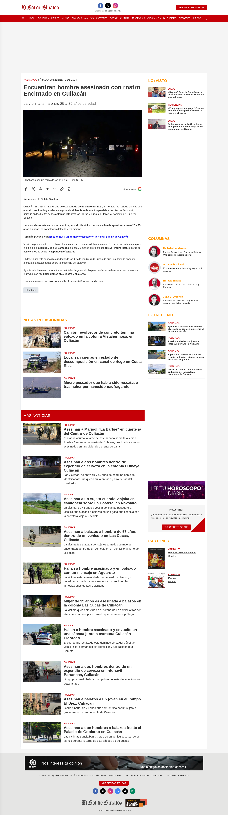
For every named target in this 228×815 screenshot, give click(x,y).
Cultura (124, 18)
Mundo (65, 18)
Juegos (197, 18)
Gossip (114, 18)
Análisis (89, 18)
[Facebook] (100, 5)
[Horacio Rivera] (154, 283)
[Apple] (125, 791)
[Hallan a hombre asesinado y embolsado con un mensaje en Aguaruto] (42, 577)
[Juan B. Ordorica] (154, 300)
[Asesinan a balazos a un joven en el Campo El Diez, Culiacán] (42, 705)
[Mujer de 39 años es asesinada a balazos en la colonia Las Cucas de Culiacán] (42, 607)
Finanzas (77, 18)
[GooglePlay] (132, 791)
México (55, 18)
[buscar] (205, 18)
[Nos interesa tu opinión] (114, 763)
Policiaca (43, 18)
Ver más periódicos (191, 7)
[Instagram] (115, 5)
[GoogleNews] (118, 791)
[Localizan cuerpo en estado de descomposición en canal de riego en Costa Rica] (42, 362)
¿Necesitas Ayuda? (114, 783)
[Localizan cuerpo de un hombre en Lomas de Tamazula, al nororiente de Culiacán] (156, 369)
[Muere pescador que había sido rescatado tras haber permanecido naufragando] (42, 387)
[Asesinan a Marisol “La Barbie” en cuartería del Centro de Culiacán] (42, 437)
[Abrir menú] (23, 18)
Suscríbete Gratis (176, 527)
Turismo (172, 18)
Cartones (101, 18)
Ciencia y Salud (156, 18)
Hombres (31, 290)
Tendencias (138, 18)
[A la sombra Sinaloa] (154, 267)
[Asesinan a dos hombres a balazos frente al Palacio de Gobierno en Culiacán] (42, 734)
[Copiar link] (61, 188)
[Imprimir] (69, 188)
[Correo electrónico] (54, 188)
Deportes (184, 18)
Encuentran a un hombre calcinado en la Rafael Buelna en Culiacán (89, 236)
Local (32, 18)
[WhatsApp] (40, 188)
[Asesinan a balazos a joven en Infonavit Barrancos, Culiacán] (156, 341)
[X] (108, 5)
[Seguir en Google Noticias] (139, 189)
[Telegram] (47, 188)
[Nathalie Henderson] (154, 251)
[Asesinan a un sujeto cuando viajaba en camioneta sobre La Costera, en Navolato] (42, 507)
